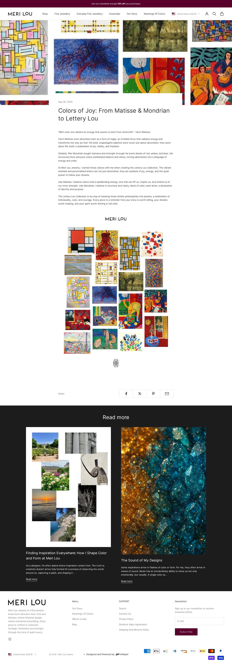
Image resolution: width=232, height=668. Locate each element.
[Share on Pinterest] (153, 393)
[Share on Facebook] (126, 393)
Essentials (114, 13)
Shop (45, 13)
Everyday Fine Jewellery (90, 13)
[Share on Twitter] (139, 393)
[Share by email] (167, 393)
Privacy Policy (126, 619)
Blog (74, 624)
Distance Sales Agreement (133, 624)
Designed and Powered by (100, 654)
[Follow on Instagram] (10, 639)
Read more (31, 579)
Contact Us (125, 613)
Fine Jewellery (62, 13)
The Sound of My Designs (141, 560)
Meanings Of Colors (154, 13)
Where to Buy (79, 619)
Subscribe (186, 632)
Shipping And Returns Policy (134, 629)
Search (122, 608)
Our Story (132, 13)
